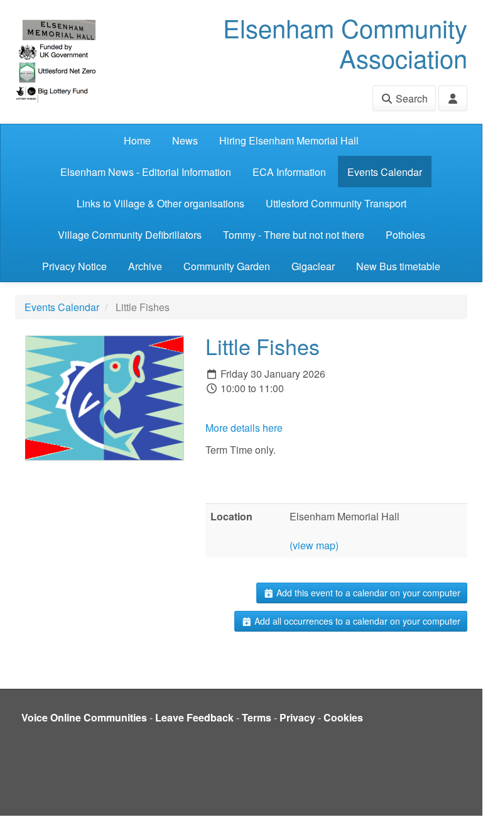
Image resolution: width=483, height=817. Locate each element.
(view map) (314, 545)
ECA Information (289, 172)
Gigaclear (313, 266)
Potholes (405, 235)
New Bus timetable (398, 266)
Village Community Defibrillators (130, 235)
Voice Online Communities (84, 717)
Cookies (343, 717)
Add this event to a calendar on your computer (367, 592)
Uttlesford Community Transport (336, 203)
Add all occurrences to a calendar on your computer (356, 621)
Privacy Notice (74, 266)
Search (410, 98)
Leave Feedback (194, 717)
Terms (256, 717)
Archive (145, 266)
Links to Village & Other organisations (160, 203)
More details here (244, 427)
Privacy (297, 717)
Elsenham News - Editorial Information (145, 172)
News (185, 140)
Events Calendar (384, 172)
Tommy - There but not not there (293, 235)
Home (137, 140)
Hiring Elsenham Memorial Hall (289, 140)
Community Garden (226, 266)
